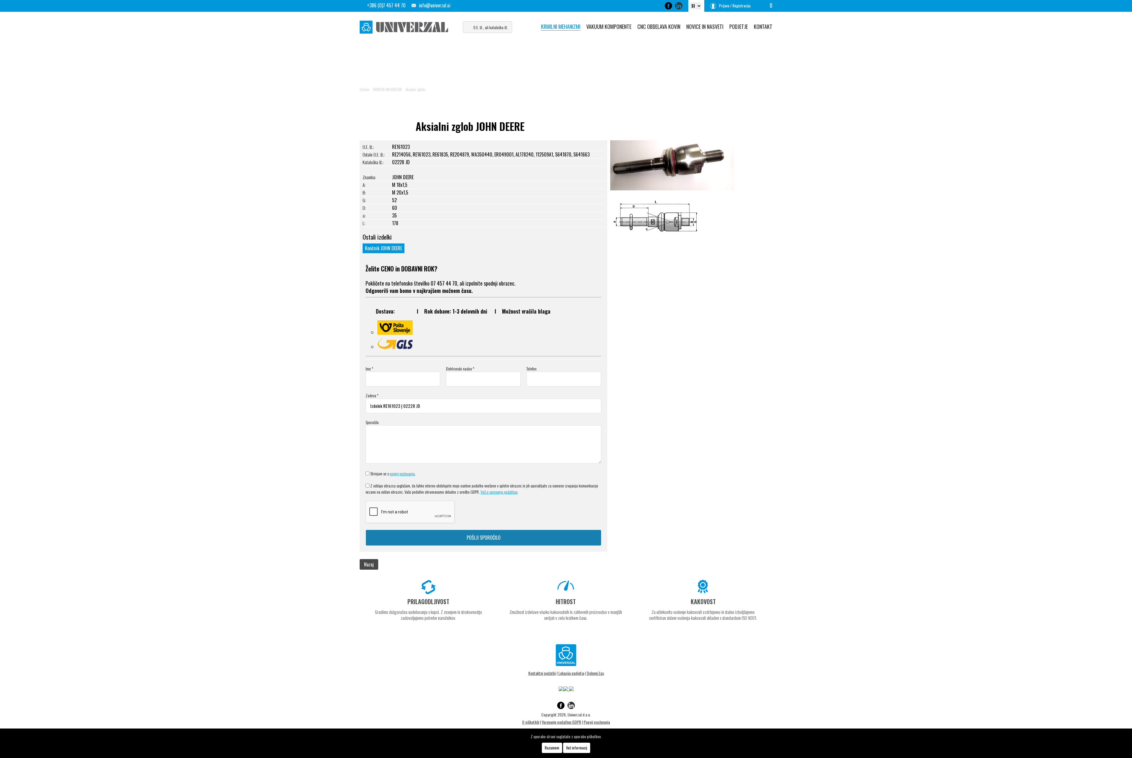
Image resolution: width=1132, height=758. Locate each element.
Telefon (531, 368)
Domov (364, 89)
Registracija (742, 6)
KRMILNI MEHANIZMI (560, 26)
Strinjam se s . (393, 473)
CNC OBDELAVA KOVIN (658, 26)
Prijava (724, 6)
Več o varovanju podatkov (499, 492)
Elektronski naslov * (460, 368)
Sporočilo (372, 422)
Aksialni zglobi (415, 89)
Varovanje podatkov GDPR (561, 722)
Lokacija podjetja (571, 673)
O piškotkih (530, 722)
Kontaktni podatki (542, 673)
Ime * (369, 368)
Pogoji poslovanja (597, 722)
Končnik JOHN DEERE (383, 248)
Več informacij (576, 748)
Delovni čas (595, 673)
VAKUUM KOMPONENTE (608, 26)
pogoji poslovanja (402, 473)
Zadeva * (372, 395)
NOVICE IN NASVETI (704, 26)
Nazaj (369, 564)
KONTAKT (763, 26)
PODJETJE (738, 26)
